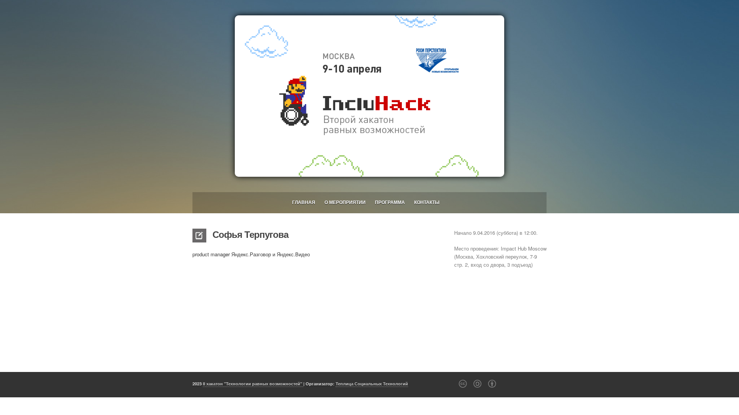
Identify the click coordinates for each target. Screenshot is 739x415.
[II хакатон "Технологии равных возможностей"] (369, 96)
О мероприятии (345, 202)
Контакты (427, 202)
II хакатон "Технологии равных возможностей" (253, 384)
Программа (390, 202)
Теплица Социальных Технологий (372, 384)
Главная (303, 202)
